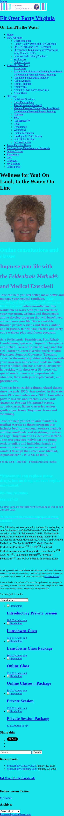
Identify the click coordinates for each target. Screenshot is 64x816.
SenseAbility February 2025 (22, 768)
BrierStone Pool (22, 40)
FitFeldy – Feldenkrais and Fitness (36, 461)
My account (13, 163)
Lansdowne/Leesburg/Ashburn (30, 56)
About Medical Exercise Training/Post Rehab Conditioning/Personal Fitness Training (38, 73)
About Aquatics (22, 80)
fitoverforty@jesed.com (33, 506)
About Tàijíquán (22, 83)
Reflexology (20, 126)
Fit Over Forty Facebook (17, 778)
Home (10, 34)
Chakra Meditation (24, 133)
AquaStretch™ (22, 120)
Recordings (13, 154)
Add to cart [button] (21, 620)
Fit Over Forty (14, 37)
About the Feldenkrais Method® (31, 77)
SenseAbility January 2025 (21, 765)
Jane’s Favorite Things (19, 145)
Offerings (12, 96)
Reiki (16, 123)
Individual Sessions (24, 99)
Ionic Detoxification (24, 139)
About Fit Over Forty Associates (31, 89)
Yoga (16, 117)
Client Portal (13, 166)
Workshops (20, 59)
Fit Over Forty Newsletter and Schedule (28, 148)
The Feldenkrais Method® (28, 105)
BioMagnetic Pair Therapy (28, 136)
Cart (9, 157)
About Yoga (20, 86)
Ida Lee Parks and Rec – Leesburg (32, 46)
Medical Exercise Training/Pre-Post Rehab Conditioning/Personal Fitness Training (36, 110)
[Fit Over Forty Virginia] (23, 9)
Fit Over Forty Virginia (27, 18)
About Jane (20, 68)
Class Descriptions (24, 102)
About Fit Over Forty (18, 65)
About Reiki (20, 93)
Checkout (12, 160)
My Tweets (6, 798)
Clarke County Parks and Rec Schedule (35, 43)
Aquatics (18, 114)
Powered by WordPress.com (15, 814)
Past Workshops (22, 142)
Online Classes (22, 62)
